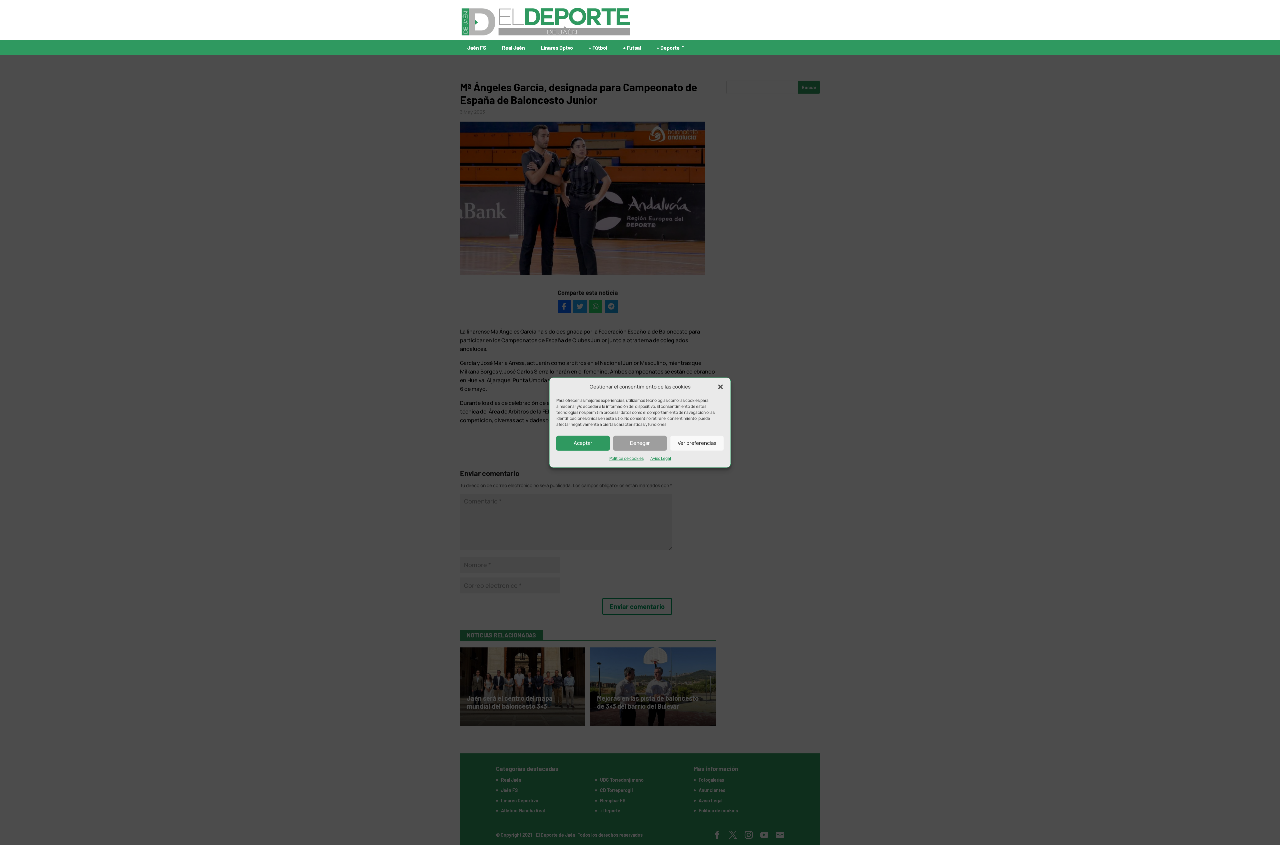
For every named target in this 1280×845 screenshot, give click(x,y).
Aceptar (583, 442)
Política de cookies (626, 458)
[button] (720, 387)
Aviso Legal (660, 458)
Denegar (640, 442)
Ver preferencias (697, 442)
